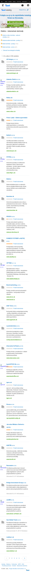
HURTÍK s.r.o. (10, 445)
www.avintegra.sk (12, 73)
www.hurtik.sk (11, 459)
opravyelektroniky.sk (13, 418)
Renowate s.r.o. (11, 465)
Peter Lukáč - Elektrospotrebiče (16, 118)
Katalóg (3, 564)
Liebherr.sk (10, 537)
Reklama (8, 564)
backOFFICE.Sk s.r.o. (13, 364)
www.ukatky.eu (11, 257)
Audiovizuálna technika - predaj (11, 40)
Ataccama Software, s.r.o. (14, 346)
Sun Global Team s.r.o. (13, 520)
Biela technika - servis (8, 47)
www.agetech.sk (11, 320)
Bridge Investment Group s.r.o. (16, 482)
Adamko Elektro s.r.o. (13, 79)
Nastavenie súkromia (22, 565)
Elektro (8, 179)
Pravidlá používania (6, 565)
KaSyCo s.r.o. (10, 135)
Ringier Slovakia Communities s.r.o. (17, 568)
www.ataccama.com (12, 358)
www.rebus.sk (11, 111)
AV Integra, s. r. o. (12, 59)
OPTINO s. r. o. (11, 263)
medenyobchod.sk (12, 439)
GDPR (19, 564)
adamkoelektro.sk (12, 91)
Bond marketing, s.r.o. (13, 285)
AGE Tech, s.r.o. (11, 306)
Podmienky (14, 564)
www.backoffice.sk (12, 376)
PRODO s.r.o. (10, 216)
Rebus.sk (9, 97)
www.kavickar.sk (11, 210)
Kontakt (14, 565)
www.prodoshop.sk (12, 232)
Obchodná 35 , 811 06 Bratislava (15, 476)
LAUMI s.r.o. (10, 500)
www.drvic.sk (10, 297)
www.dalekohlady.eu (12, 279)
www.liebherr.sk (11, 551)
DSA (23, 564)
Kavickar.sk (10, 196)
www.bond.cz (10, 299)
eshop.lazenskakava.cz (14, 340)
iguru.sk (9, 382)
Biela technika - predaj (9, 43)
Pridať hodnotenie (18, 62)
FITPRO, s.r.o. (10, 157)
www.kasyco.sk (11, 151)
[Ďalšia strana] (24, 558)
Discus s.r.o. (10, 404)
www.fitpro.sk (10, 173)
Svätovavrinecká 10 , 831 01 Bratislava (16, 531)
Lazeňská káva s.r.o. (13, 326)
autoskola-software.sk (13, 514)
